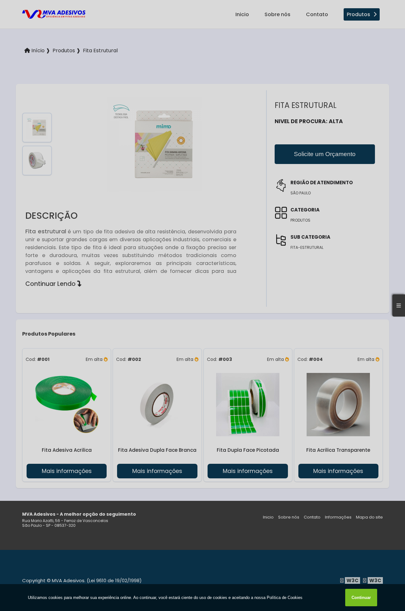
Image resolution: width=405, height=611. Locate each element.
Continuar (361, 597)
